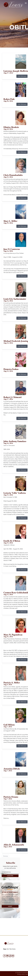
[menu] (25, 3)
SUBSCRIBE (10, 875)
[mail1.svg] (13, 955)
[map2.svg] (10, 955)
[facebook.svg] (4, 955)
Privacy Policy (21, 974)
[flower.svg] (7, 955)
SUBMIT (10, 906)
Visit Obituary (22, 76)
